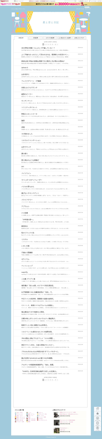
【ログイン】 (88, 8)
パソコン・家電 (42, 417)
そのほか (41, 418)
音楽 (29, 417)
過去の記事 (97, 420)
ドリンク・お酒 (20, 421)
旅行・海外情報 (31, 420)
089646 (87, 7)
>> (83, 1)
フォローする (97, 415)
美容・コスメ (20, 415)
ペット (29, 412)
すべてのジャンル (43, 420)
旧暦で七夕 (62, 429)
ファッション (20, 414)
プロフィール (21, 8)
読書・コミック (31, 418)
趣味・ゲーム (31, 414)
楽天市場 (99, 1)
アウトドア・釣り (43, 414)
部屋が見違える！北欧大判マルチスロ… (69, 414)
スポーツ (41, 412)
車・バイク (41, 415)
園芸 (29, 421)
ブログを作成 (93, 1)
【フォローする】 (80, 8)
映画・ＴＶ (30, 415)
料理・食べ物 (20, 420)
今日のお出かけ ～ (64, 428)
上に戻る (97, 430)
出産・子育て (20, 412)
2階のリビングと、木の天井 (66, 422)
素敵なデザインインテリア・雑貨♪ (68, 412)
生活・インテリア (19, 1)
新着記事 (97, 425)
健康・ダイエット (21, 417)
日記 (16, 8)
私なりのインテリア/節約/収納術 (67, 420)
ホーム (13, 8)
